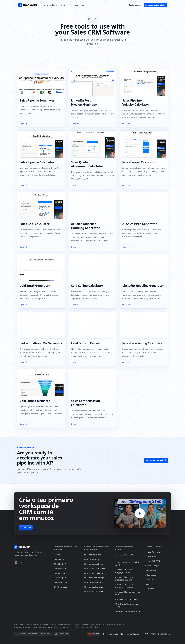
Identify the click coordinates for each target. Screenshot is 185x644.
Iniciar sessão (135, 5)
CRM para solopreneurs (94, 587)
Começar (24, 527)
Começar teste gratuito (155, 5)
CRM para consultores (93, 564)
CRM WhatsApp (60, 573)
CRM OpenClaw (60, 582)
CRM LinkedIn (60, 568)
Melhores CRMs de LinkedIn (127, 599)
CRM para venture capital (95, 577)
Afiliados (149, 579)
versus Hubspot (152, 565)
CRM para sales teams (93, 591)
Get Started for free (154, 460)
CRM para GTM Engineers (95, 568)
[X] (22, 562)
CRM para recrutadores (94, 573)
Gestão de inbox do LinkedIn (127, 611)
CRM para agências (92, 554)
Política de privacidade (113, 634)
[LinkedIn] (16, 562)
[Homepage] (27, 5)
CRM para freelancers (93, 582)
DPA (146, 634)
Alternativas (150, 570)
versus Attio (150, 556)
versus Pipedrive (152, 552)
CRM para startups (92, 559)
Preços (85, 5)
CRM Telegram (60, 577)
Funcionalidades (50, 5)
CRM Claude (59, 559)
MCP (63, 5)
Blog (147, 584)
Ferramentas (150, 588)
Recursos (74, 5)
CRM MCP (58, 554)
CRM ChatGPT (60, 564)
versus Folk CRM (152, 561)
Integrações (150, 575)
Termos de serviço (133, 634)
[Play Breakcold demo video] (140, 513)
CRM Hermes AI (60, 587)
